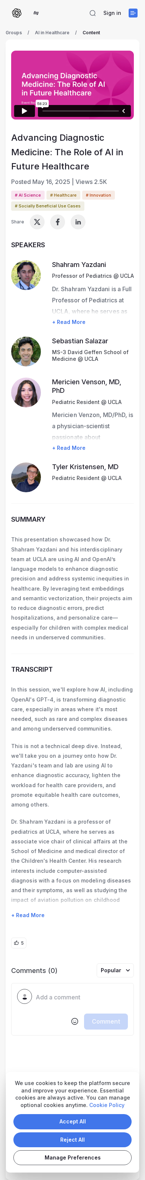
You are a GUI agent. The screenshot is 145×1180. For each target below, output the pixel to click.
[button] (36, 13)
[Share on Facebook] (57, 221)
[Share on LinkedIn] (78, 221)
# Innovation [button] (98, 195)
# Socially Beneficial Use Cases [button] (48, 206)
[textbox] (82, 997)
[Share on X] (37, 221)
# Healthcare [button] (63, 195)
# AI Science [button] (28, 195)
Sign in (112, 13)
